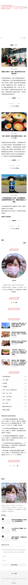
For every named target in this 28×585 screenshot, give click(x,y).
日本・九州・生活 (14, 393)
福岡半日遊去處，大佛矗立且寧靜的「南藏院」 (19, 537)
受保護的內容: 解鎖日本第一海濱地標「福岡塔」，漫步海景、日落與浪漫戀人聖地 (18, 325)
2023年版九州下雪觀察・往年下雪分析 (18, 529)
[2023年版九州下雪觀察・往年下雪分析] (5, 530)
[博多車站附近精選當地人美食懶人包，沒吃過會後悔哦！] (5, 522)
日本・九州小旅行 (14, 69)
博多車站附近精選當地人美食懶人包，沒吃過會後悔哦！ (19, 520)
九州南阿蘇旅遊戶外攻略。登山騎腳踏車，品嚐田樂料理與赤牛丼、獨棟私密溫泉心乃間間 (14, 200)
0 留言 (18, 103)
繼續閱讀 (14, 98)
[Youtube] (24, 38)
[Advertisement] (14, 22)
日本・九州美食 (14, 133)
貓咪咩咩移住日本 (14, 406)
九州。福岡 (14, 380)
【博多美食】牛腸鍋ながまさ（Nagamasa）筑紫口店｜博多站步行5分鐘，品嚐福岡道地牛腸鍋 (18, 352)
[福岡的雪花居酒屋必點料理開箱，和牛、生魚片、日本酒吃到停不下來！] (5, 334)
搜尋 (2, 240)
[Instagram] (22, 38)
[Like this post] (9, 106)
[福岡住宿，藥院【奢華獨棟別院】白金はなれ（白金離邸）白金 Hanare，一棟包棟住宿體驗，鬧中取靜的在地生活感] (5, 362)
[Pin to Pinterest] (14, 106)
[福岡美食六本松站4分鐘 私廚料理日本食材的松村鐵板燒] (5, 343)
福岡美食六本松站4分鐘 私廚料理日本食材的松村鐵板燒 (19, 341)
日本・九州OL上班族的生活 (14, 390)
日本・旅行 (14, 403)
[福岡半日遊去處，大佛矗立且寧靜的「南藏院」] (5, 539)
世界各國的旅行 (14, 376)
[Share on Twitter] (13, 106)
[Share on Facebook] (11, 106)
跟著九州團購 (14, 410)
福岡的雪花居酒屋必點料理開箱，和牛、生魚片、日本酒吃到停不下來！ (19, 334)
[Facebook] (20, 38)
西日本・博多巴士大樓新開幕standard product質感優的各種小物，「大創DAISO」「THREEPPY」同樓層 (13, 423)
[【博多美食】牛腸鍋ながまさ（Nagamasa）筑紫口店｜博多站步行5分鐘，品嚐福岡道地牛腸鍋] (5, 352)
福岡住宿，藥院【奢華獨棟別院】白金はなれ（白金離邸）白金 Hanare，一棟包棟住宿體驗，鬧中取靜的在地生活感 (19, 363)
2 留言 (18, 226)
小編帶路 (14, 386)
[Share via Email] (18, 106)
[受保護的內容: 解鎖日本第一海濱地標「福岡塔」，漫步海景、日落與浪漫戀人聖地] (5, 325)
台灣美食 (14, 383)
